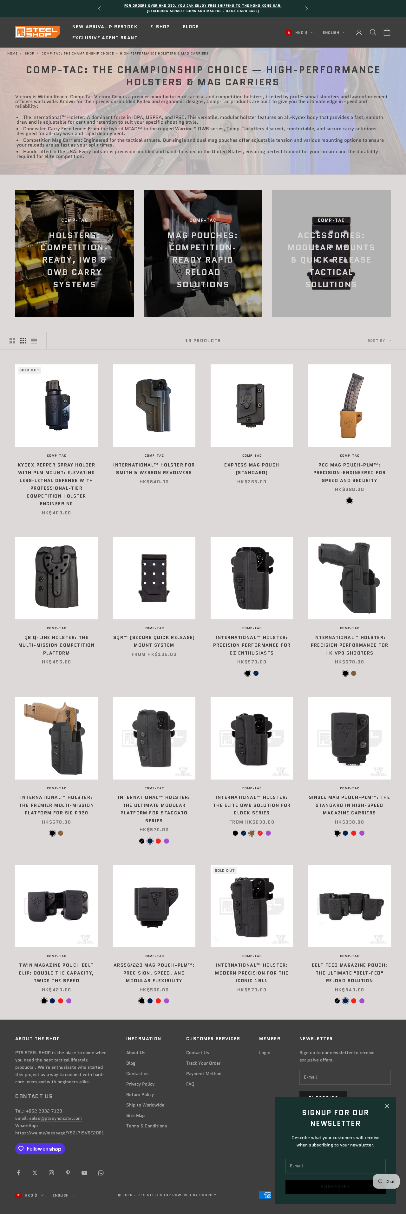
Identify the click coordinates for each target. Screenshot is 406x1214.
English (331, 32)
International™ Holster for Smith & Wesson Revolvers (154, 469)
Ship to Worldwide (145, 1105)
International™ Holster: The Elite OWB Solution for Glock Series (252, 805)
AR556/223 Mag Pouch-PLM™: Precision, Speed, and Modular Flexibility (154, 973)
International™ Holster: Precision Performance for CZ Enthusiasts (252, 645)
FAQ (190, 1084)
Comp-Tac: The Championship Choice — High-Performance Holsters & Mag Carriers (125, 53)
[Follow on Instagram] (51, 1173)
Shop (29, 53)
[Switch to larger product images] (12, 340)
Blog (130, 1063)
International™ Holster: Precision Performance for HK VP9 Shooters (350, 645)
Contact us (137, 1073)
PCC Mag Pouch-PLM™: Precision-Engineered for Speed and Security (349, 473)
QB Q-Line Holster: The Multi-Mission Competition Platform (56, 645)
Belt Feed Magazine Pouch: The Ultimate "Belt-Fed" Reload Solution (350, 973)
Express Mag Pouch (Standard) (251, 469)
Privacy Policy (140, 1084)
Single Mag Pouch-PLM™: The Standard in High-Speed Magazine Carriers (349, 805)
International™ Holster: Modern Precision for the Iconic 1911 (252, 973)
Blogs (191, 26)
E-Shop (160, 26)
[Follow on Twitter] (35, 1173)
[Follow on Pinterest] (68, 1173)
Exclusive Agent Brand (105, 38)
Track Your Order (203, 1063)
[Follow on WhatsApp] (101, 1173)
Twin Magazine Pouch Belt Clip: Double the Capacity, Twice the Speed (56, 973)
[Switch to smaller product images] (23, 340)
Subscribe (335, 1187)
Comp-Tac (56, 455)
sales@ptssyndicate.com (55, 1118)
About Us (136, 1052)
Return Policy (140, 1094)
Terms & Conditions (146, 1126)
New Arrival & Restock (105, 26)
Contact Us (197, 1052)
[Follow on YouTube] (84, 1173)
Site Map (135, 1115)
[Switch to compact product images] (34, 340)
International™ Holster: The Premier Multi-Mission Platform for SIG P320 (56, 805)
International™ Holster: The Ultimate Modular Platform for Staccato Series (154, 809)
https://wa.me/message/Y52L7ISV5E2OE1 (59, 1133)
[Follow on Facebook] (18, 1173)
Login (264, 1052)
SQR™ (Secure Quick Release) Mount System (154, 641)
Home (12, 53)
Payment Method (203, 1073)
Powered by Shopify (194, 1195)
